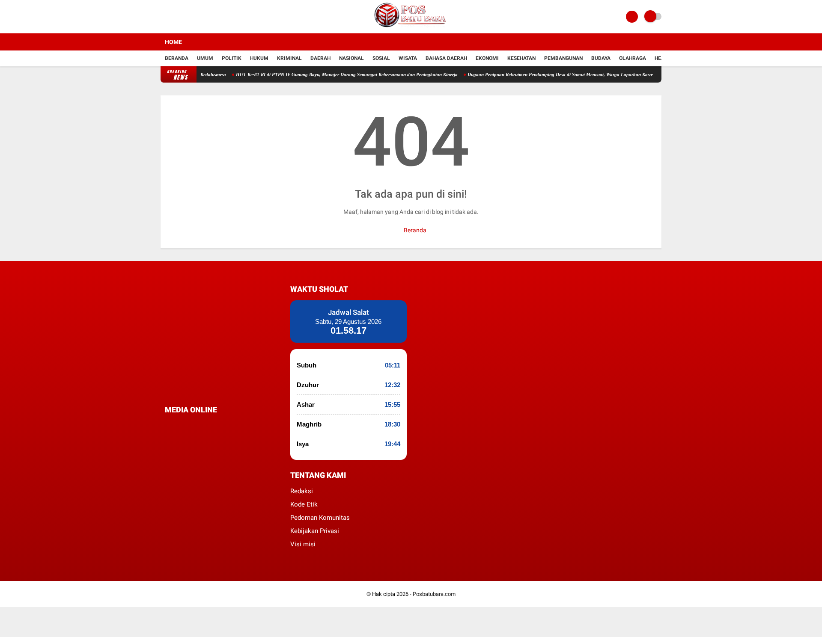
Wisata (408, 58)
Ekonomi (487, 58)
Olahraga (632, 58)
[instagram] (213, 425)
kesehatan (521, 58)
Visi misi (303, 544)
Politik (231, 58)
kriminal (289, 58)
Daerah (320, 58)
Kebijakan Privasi (314, 531)
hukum (259, 58)
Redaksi (301, 491)
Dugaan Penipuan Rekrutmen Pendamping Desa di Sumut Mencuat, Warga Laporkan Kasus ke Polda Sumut (569, 74)
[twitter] (179, 425)
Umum (205, 58)
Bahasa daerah (446, 58)
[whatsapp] (190, 425)
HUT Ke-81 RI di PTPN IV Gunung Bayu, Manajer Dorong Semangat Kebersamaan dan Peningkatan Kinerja (338, 74)
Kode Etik (304, 504)
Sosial (381, 58)
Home (173, 42)
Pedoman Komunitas (320, 517)
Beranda (176, 58)
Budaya (601, 58)
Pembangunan (563, 58)
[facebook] (167, 425)
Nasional (351, 58)
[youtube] (225, 425)
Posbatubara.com (434, 594)
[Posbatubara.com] (411, 28)
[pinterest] (202, 425)
